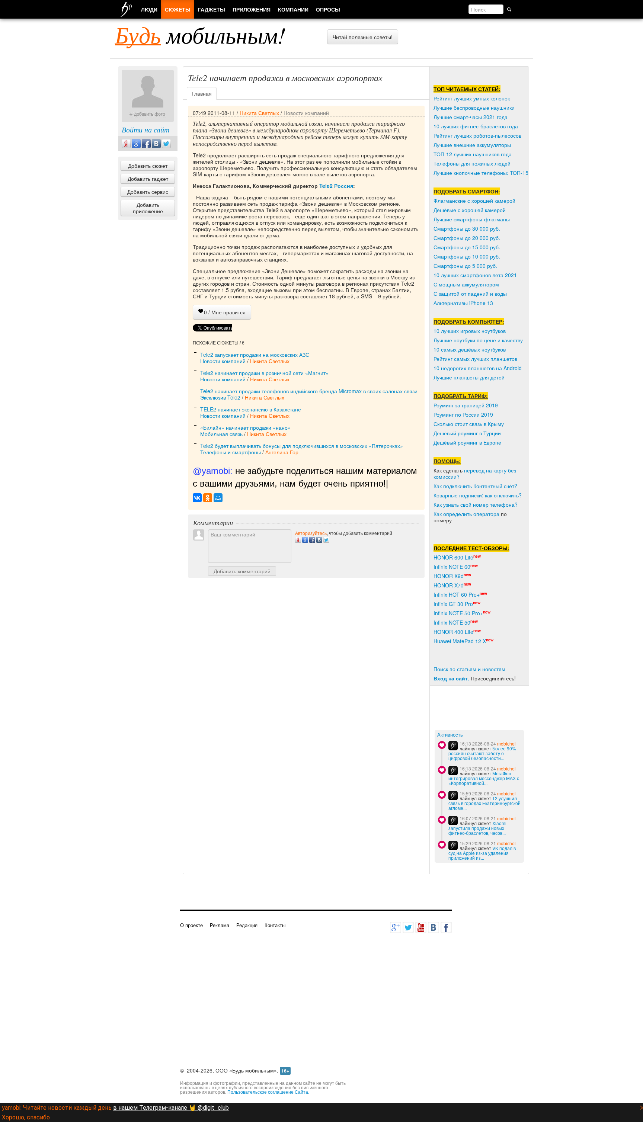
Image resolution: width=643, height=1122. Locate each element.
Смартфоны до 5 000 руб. (465, 265)
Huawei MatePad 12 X (460, 641)
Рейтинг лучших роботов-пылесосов (477, 135)
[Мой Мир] (218, 497)
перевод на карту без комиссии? (475, 473)
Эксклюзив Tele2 (220, 397)
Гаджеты (211, 9)
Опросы (328, 9)
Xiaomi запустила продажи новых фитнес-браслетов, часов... (477, 828)
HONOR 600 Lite (453, 557)
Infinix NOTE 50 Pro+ (458, 613)
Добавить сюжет (147, 165)
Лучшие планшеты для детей (469, 377)
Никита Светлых (259, 112)
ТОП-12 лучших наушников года (473, 154)
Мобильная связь (221, 433)
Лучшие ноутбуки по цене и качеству (478, 340)
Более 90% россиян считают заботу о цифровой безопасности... (482, 753)
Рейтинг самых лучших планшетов (475, 358)
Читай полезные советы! (363, 37)
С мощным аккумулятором (466, 284)
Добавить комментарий (242, 571)
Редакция (246, 925)
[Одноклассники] (207, 497)
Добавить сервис (147, 191)
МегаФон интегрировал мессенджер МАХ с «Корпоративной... (483, 778)
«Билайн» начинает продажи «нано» (245, 427)
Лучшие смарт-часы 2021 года (471, 117)
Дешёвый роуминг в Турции (467, 433)
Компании (293, 9)
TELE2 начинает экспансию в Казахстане (250, 409)
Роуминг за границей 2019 (466, 405)
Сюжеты (178, 9)
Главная (202, 93)
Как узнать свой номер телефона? (476, 504)
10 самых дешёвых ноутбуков (470, 349)
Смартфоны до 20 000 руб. (467, 237)
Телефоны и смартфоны (230, 452)
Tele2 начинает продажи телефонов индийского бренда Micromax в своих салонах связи (309, 391)
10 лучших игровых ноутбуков (470, 330)
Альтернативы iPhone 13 (463, 303)
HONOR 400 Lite (453, 631)
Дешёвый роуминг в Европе (467, 442)
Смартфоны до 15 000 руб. (467, 247)
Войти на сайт (145, 129)
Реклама (219, 925)
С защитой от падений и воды (470, 293)
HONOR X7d (449, 585)
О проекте (191, 925)
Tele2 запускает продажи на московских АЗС (254, 354)
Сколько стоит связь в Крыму (469, 423)
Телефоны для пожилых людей (472, 163)
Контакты (275, 925)
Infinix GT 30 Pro (453, 604)
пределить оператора (472, 513)
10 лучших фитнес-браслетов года (476, 126)
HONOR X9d (449, 576)
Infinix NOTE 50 (452, 622)
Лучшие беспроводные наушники (474, 107)
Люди (149, 9)
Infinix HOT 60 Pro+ (457, 594)
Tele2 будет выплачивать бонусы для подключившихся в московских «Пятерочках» (301, 445)
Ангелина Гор (281, 452)
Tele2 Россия (336, 185)
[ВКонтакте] (197, 497)
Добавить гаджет (148, 178)
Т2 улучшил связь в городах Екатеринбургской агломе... (484, 803)
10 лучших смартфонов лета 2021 (475, 275)
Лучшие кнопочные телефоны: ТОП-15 (481, 172)
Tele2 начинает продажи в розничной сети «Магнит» (264, 372)
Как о (440, 513)
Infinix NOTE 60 (452, 566)
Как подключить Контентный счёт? (475, 486)
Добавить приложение (148, 208)
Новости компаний (306, 112)
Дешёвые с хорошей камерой (470, 210)
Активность (450, 735)
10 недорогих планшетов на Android (478, 368)
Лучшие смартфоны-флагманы (472, 219)
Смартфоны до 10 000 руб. (467, 256)
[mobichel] (453, 745)
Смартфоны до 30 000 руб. (467, 228)
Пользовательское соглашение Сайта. (268, 1092)
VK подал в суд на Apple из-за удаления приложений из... (482, 853)
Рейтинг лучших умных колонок (472, 98)
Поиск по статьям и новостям (469, 669)
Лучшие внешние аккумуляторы (472, 144)
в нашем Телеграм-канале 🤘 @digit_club (171, 1107)
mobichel (506, 743)
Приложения (252, 9)
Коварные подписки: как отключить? (478, 495)
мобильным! (200, 34)
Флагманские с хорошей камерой (474, 200)
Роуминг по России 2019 (463, 414)
